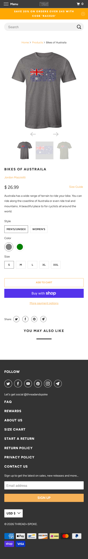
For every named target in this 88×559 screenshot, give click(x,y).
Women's (38, 229)
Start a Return (19, 439)
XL (44, 264)
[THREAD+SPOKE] (44, 4)
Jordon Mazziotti (15, 177)
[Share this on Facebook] (24, 319)
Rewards (12, 411)
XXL (55, 264)
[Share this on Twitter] (15, 319)
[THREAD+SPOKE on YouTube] (29, 383)
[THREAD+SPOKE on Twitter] (9, 383)
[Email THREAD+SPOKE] (58, 383)
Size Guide (76, 187)
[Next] (55, 133)
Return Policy (18, 448)
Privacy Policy (19, 457)
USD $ (11, 513)
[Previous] (32, 133)
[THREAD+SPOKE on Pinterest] (39, 383)
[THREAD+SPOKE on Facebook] (19, 383)
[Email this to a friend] (42, 319)
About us (13, 420)
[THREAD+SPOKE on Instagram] (48, 383)
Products (37, 42)
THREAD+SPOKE (26, 524)
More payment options (44, 303)
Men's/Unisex (16, 229)
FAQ (8, 402)
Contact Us (16, 466)
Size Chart (15, 429)
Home (25, 42)
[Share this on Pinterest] (33, 319)
